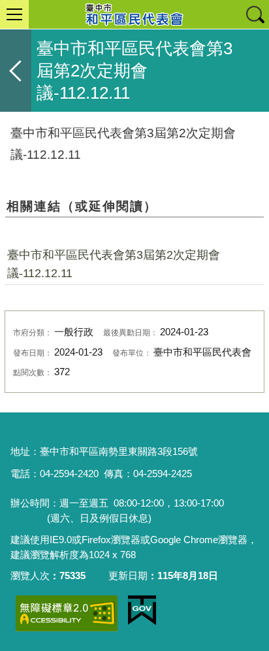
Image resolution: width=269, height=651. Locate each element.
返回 (15, 70)
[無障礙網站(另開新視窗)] (67, 613)
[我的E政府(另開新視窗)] (142, 610)
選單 (14, 14)
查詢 (254, 14)
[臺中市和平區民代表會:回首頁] (134, 14)
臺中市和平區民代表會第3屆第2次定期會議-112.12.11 (113, 264)
